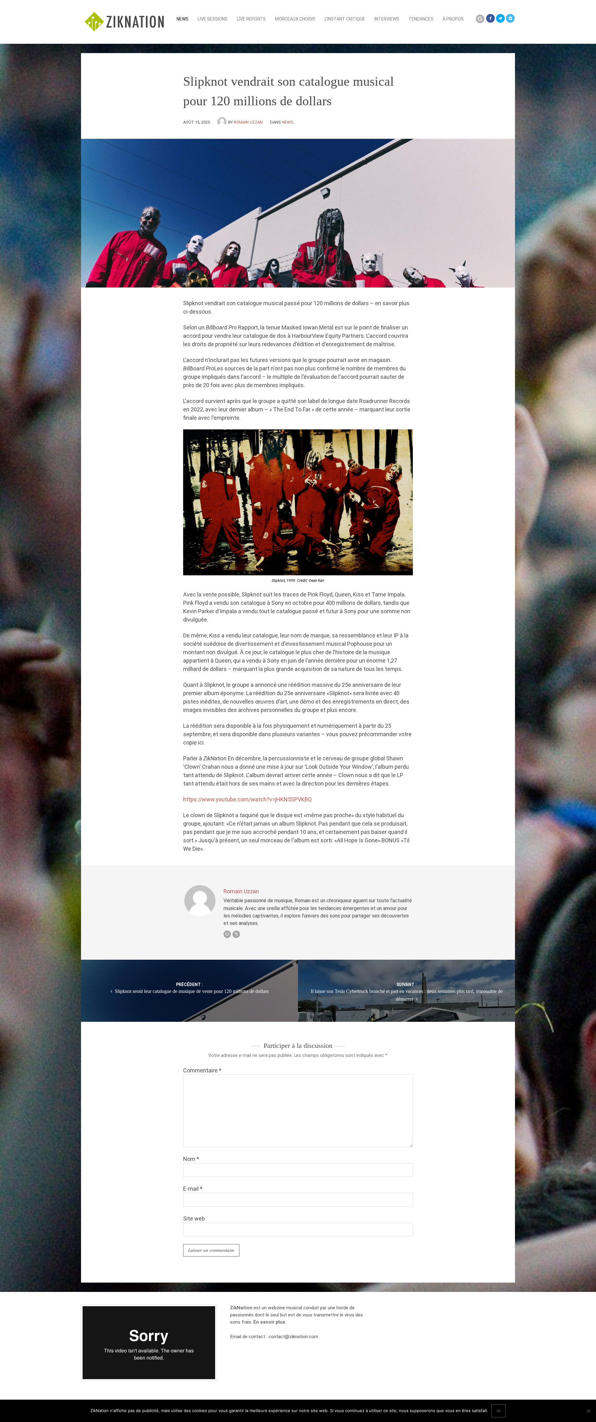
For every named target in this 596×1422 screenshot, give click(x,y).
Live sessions (213, 18)
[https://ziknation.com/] (236, 934)
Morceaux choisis (295, 18)
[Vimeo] (510, 18)
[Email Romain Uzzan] (227, 934)
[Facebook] (490, 18)
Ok (498, 1411)
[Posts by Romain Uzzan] (222, 122)
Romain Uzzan (248, 122)
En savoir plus (269, 1322)
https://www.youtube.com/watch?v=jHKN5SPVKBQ (247, 799)
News (182, 18)
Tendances (421, 18)
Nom (191, 1159)
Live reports (251, 18)
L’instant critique (345, 18)
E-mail (192, 1188)
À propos (453, 18)
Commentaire (202, 1070)
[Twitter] (500, 18)
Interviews (386, 18)
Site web (194, 1218)
